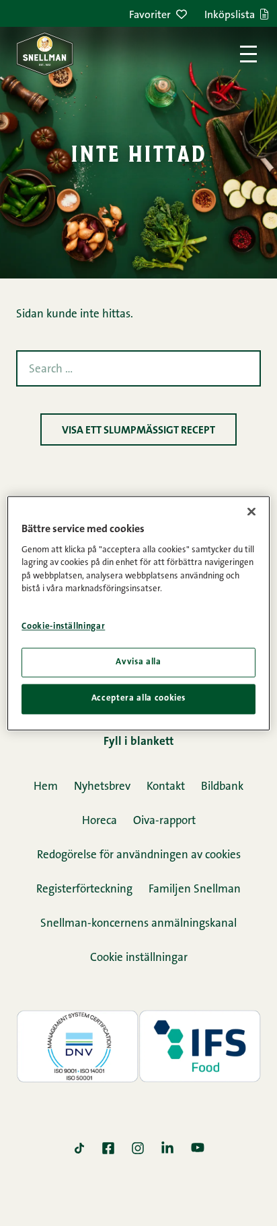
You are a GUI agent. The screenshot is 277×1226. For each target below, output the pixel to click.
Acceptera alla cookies (138, 699)
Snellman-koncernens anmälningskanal (138, 923)
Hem (46, 787)
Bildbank (222, 787)
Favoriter (150, 15)
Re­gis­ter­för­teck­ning (84, 889)
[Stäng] (251, 511)
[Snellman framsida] (44, 54)
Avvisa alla (138, 662)
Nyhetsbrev (102, 787)
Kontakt (166, 787)
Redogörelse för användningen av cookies (139, 855)
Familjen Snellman (195, 889)
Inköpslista (229, 15)
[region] (138, 613)
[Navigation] (248, 54)
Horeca (99, 821)
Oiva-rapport (164, 821)
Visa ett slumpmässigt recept (138, 430)
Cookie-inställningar (63, 626)
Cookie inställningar (139, 958)
